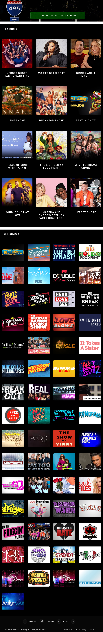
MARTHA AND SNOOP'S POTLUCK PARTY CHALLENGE (51, 215)
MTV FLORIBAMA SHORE (86, 166)
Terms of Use (68, 629)
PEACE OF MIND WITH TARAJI (17, 166)
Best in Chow (86, 120)
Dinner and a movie (85, 74)
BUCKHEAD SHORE (51, 120)
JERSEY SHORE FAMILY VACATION (17, 74)
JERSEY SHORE (86, 212)
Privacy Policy (81, 629)
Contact (92, 629)
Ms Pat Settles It (51, 73)
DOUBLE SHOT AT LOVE (17, 214)
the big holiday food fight (51, 166)
